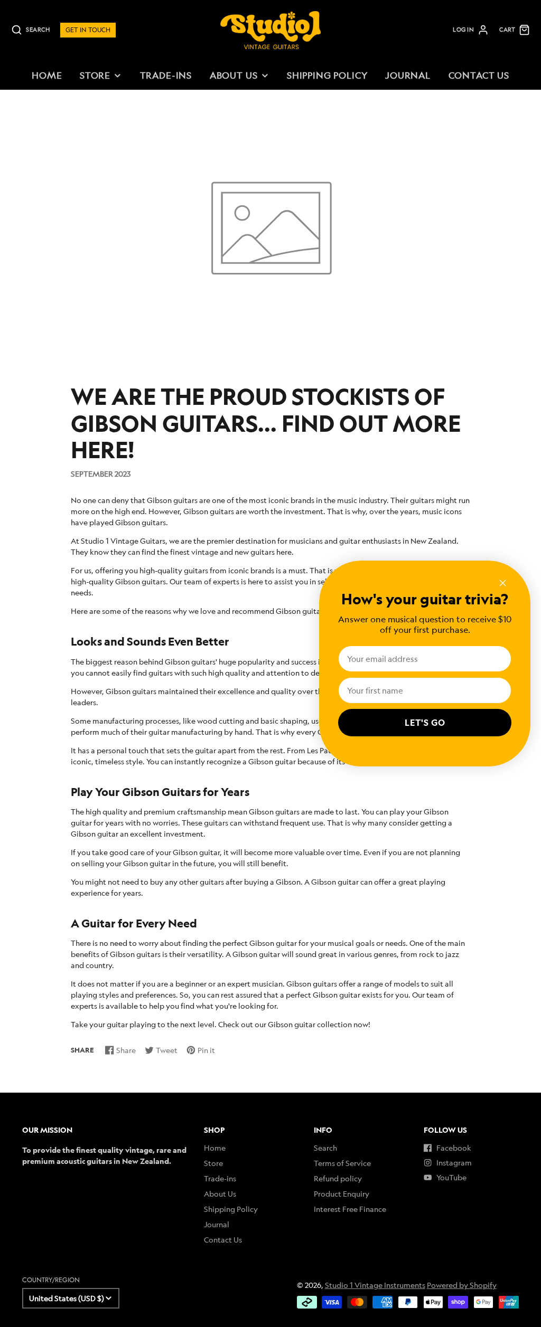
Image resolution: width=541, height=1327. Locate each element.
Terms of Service (342, 1163)
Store (95, 75)
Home (47, 75)
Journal (408, 75)
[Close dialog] (502, 583)
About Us (234, 75)
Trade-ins (166, 75)
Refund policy (338, 1178)
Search (325, 1147)
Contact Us (479, 75)
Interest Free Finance (350, 1209)
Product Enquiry (341, 1193)
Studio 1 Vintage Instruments (375, 1285)
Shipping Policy (327, 75)
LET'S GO (425, 722)
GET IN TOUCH (88, 30)
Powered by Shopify (462, 1285)
